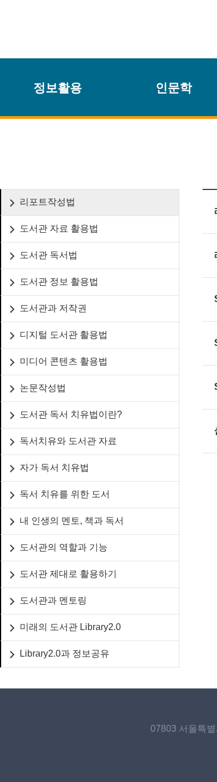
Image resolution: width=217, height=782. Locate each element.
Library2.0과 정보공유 (64, 653)
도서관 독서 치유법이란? (71, 414)
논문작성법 (43, 388)
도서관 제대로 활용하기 (68, 574)
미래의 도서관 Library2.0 (70, 627)
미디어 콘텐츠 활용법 (64, 361)
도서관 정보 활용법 (59, 281)
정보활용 (58, 88)
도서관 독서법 (49, 255)
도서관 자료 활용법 (59, 228)
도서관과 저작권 (53, 308)
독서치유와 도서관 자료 (68, 441)
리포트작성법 (47, 202)
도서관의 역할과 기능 (64, 547)
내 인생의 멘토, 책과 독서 (72, 521)
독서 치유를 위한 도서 (65, 494)
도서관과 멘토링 (53, 600)
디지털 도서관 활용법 (64, 335)
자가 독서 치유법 (54, 467)
